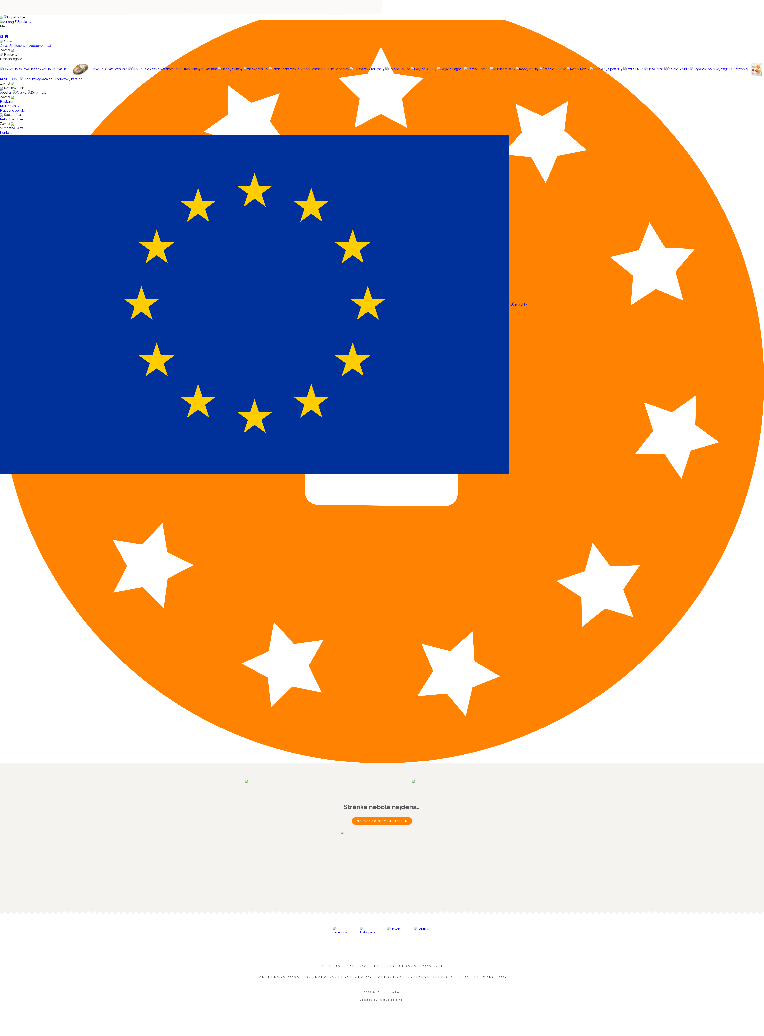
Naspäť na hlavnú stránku (382, 821)
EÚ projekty (22, 22)
